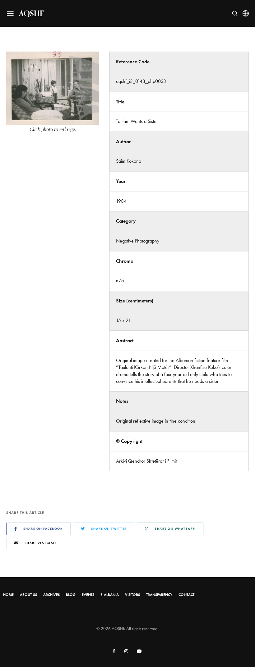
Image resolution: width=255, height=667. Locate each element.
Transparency (159, 595)
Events (88, 595)
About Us (28, 595)
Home (8, 595)
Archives (51, 595)
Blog (71, 595)
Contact (186, 595)
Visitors (132, 595)
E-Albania (109, 595)
